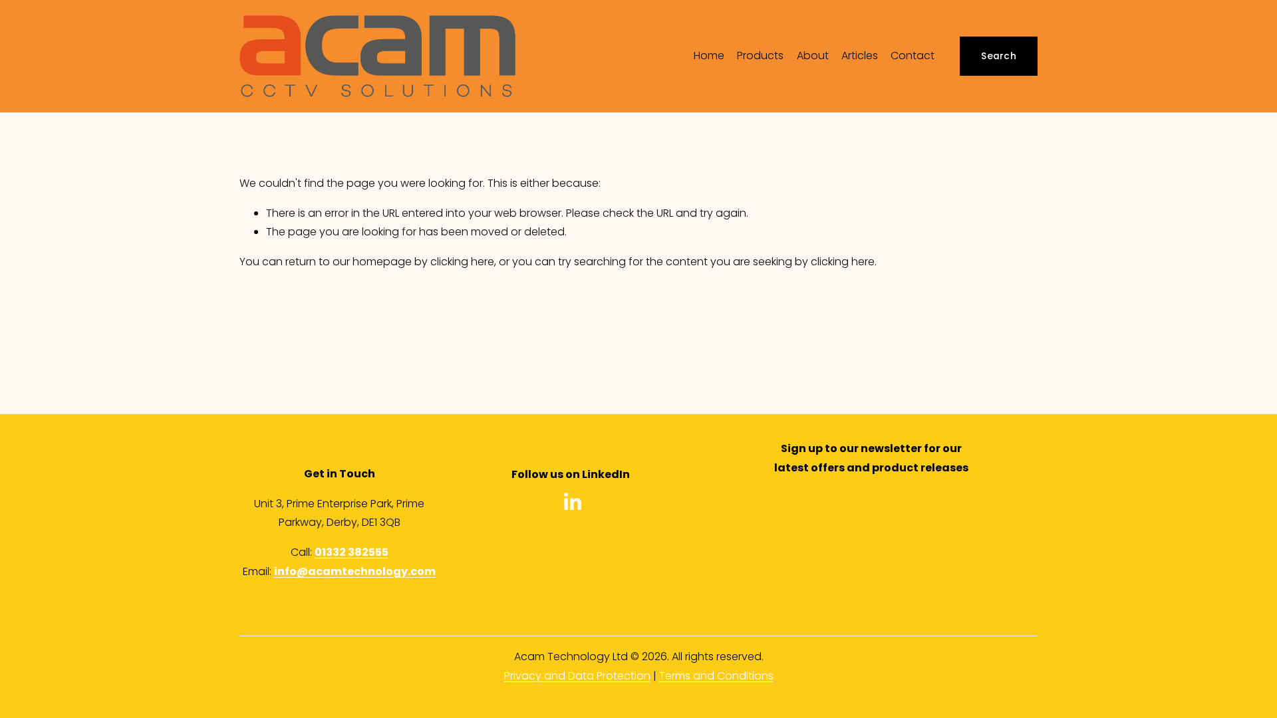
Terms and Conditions (716, 675)
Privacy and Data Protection (577, 675)
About (813, 55)
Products (760, 55)
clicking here (462, 261)
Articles (859, 55)
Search (998, 56)
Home (709, 55)
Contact (912, 55)
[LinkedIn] (572, 502)
